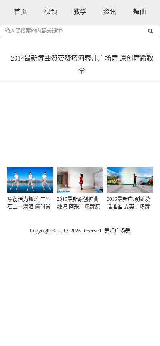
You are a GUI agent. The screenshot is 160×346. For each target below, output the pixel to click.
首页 (20, 12)
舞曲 (139, 12)
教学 (80, 12)
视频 (50, 12)
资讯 (109, 12)
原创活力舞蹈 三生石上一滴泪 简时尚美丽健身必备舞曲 (29, 206)
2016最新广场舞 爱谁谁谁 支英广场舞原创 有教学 (128, 206)
